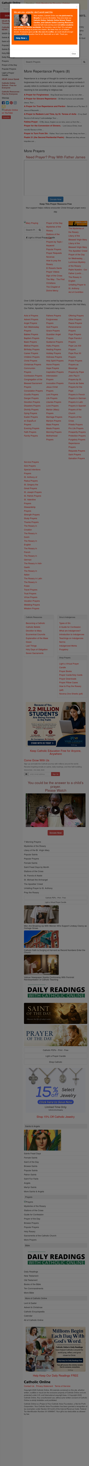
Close (74, 53)
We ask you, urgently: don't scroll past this (33, 11)
